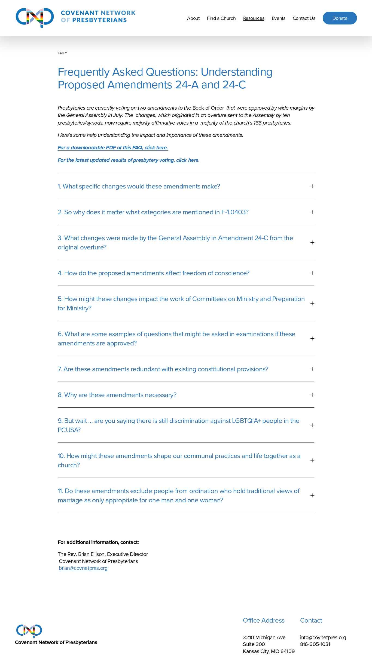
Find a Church (221, 18)
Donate (340, 18)
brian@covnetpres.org (83, 567)
